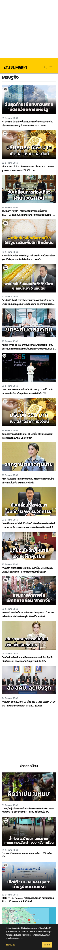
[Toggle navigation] (50, 67)
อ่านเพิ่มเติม (10, 945)
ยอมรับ (47, 945)
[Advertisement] (29, 29)
